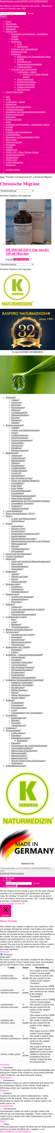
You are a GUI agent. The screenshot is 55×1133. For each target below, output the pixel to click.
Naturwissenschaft (25, 79)
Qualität (20, 59)
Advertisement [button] (6, 1106)
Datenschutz (22, 46)
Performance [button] (5, 1077)
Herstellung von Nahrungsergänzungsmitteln (29, 63)
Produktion (16, 54)
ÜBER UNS (11, 31)
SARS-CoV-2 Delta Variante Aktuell (22, 152)
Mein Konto (11, 24)
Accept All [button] (19, 903)
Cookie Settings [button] (7, 903)
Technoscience (23, 89)
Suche (8, 880)
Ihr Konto (10, 878)
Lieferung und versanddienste (24, 49)
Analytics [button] (4, 1090)
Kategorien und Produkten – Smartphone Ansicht (28, 124)
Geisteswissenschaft (26, 87)
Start (8, 97)
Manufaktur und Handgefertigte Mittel (34, 57)
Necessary (8, 954)
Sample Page (11, 150)
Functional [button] (4, 1064)
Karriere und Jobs (19, 51)
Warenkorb (11, 29)
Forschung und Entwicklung (24, 69)
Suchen (31, 13)
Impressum (16, 41)
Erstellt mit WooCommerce (12, 873)
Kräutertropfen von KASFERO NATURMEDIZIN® (24, 1)
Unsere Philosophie (14, 92)
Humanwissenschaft (26, 84)
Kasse (8, 21)
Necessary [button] (4, 952)
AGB (19, 44)
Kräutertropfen (12, 26)
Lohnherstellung (24, 67)
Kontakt (14, 39)
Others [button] (3, 1121)
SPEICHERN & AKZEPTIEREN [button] (15, 1131)
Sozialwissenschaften (26, 82)
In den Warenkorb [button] (21, 259)
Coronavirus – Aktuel (26, 72)
